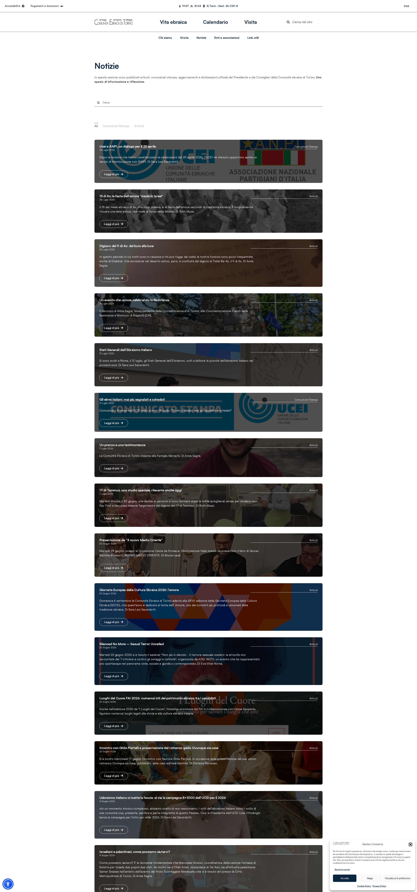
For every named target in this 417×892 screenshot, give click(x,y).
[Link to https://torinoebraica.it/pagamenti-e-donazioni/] (61, 5)
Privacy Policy (379, 886)
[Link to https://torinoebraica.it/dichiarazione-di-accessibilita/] (23, 6)
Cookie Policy (364, 886)
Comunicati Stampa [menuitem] (116, 126)
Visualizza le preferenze (397, 878)
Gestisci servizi (342, 869)
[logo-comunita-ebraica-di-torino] (113, 20)
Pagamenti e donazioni (45, 5)
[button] (410, 844)
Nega (370, 878)
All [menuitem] (96, 126)
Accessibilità (12, 5)
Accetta (345, 878)
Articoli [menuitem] (139, 126)
